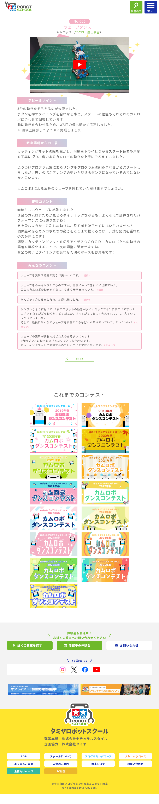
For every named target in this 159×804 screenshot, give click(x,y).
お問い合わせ (135, 763)
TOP (23, 756)
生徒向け (23, 771)
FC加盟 (61, 771)
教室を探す (98, 763)
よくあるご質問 (23, 763)
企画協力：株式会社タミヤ (65, 743)
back (79, 359)
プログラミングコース (98, 756)
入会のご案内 (61, 763)
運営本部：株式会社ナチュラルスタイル (76, 738)
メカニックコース (135, 756)
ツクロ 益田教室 (87, 32)
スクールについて (61, 756)
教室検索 (136, 11)
